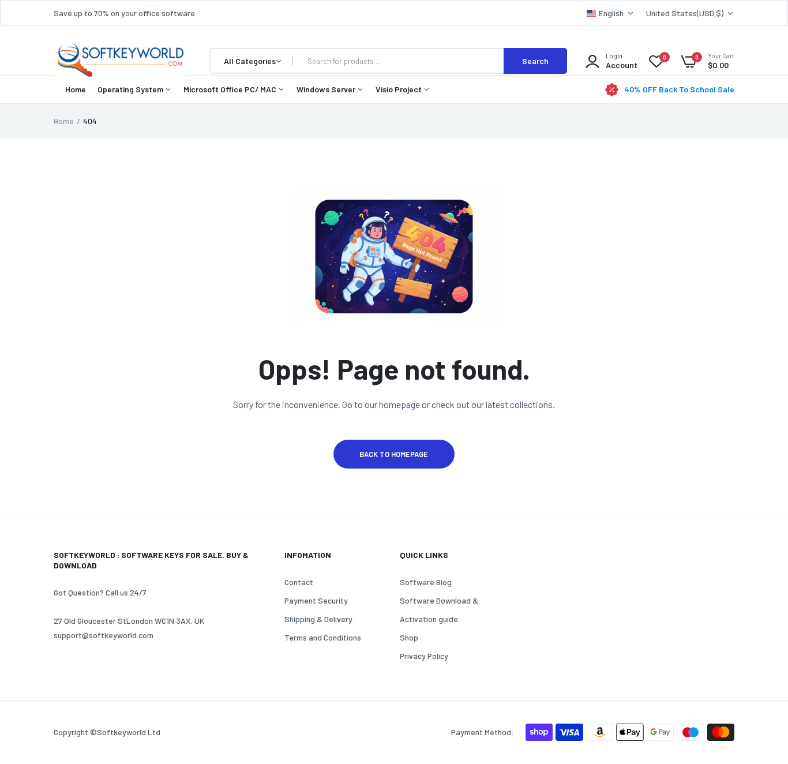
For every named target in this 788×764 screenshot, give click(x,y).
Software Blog (426, 582)
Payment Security (316, 600)
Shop (409, 637)
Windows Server (327, 89)
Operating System (131, 89)
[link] (756, 680)
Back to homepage (393, 454)
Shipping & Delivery (318, 619)
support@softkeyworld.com (103, 635)
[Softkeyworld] (120, 61)
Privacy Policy (424, 656)
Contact (298, 582)
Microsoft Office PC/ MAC (230, 89)
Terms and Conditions (322, 637)
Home (75, 89)
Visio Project (399, 89)
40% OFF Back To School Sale (679, 89)
